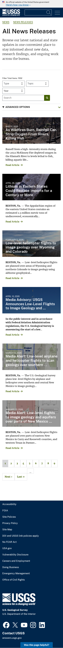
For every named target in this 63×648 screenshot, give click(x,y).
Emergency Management (16, 573)
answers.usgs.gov (12, 638)
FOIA (5, 510)
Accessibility (9, 504)
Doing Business (10, 567)
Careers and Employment (16, 561)
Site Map (7, 529)
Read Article (12, 165)
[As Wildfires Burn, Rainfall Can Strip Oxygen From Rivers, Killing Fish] (31, 130)
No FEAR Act (9, 542)
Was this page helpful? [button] (36, 645)
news (5, 22)
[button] (31, 107)
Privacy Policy (10, 523)
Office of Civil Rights (13, 579)
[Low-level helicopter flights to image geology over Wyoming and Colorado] (31, 243)
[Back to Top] (52, 637)
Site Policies (9, 517)
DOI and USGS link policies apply (20, 536)
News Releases (23, 22)
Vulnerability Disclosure (15, 554)
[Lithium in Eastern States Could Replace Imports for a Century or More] (31, 187)
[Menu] (57, 13)
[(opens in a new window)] (6, 624)
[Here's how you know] (31, 4)
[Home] (11, 15)
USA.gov (7, 548)
